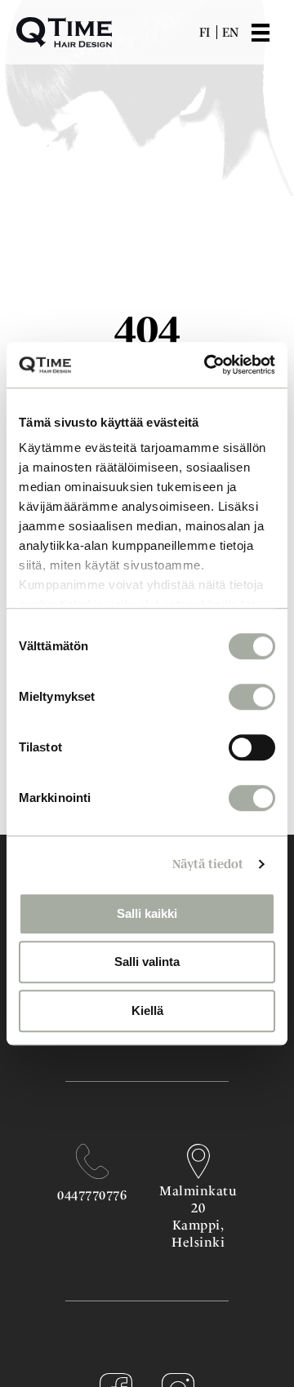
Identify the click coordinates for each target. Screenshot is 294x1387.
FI (204, 31)
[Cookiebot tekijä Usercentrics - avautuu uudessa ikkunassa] (207, 364)
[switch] (252, 697)
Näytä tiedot (207, 864)
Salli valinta (147, 961)
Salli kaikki (147, 913)
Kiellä (147, 1010)
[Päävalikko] (273, 33)
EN (230, 31)
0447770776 (92, 1194)
